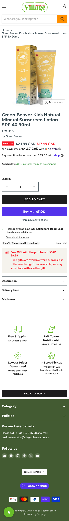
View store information (17, 237)
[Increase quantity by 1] (34, 187)
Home (5, 30)
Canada (33, 472)
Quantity (6, 178)
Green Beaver (14, 136)
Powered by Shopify (35, 514)
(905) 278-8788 (27, 433)
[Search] (62, 19)
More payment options (35, 220)
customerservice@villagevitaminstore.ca (25, 437)
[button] (34, 149)
